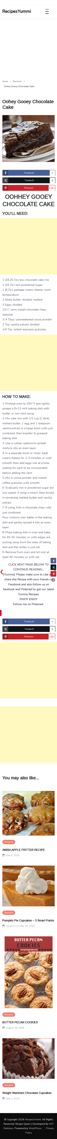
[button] (53, 580)
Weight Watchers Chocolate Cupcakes (26, 1093)
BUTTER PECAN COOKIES (20, 1022)
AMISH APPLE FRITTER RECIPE (23, 849)
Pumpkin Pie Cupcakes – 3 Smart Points (28, 920)
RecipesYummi (16, 11)
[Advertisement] (28, 47)
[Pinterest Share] (53, 574)
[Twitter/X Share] (53, 567)
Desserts (8, 841)
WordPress (35, 1128)
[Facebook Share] (53, 560)
